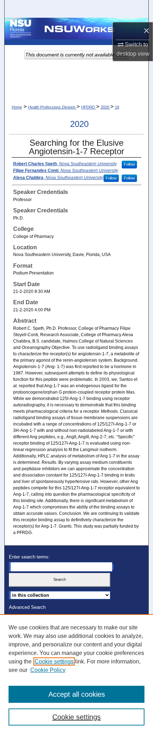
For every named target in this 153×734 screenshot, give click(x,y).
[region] (76, 674)
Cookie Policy (47, 670)
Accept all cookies (76, 694)
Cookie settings (54, 661)
